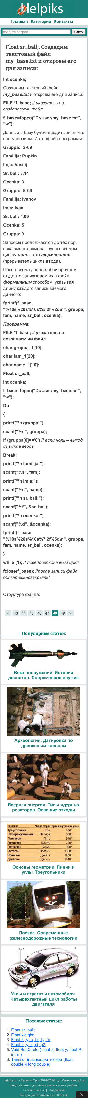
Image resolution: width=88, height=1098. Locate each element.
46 (39, 613)
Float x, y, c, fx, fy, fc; (31, 1040)
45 (31, 613)
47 (47, 613)
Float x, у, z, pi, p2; (28, 1044)
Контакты (63, 21)
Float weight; (22, 1035)
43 (16, 613)
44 (24, 613)
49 (63, 613)
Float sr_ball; (23, 1030)
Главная (19, 21)
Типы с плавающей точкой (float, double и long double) (42, 1062)
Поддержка (57, 1090)
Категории (41, 21)
